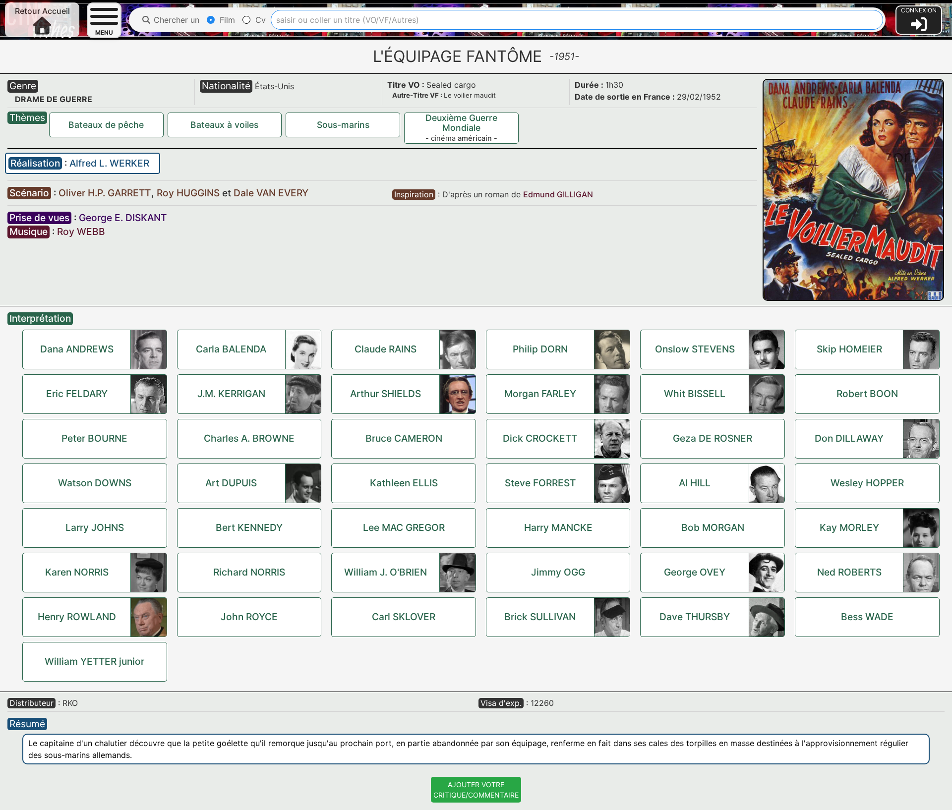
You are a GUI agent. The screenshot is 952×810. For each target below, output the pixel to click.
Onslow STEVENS (695, 349)
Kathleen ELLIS (404, 483)
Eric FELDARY (77, 394)
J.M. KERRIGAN (231, 394)
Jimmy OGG (558, 572)
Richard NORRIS (249, 572)
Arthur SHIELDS (385, 394)
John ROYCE (249, 617)
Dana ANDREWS (77, 349)
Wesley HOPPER (867, 483)
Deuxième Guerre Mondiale (461, 123)
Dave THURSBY (694, 617)
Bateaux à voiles (224, 124)
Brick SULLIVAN (540, 617)
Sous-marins (343, 124)
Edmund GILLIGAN (558, 194)
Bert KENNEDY (249, 527)
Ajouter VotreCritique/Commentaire (476, 789)
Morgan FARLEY (540, 394)
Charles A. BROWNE (249, 438)
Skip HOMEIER (849, 349)
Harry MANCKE (558, 527)
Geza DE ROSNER (712, 438)
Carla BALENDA (231, 349)
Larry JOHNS (94, 527)
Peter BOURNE (94, 438)
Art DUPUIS (231, 483)
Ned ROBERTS (849, 572)
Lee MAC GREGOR (404, 527)
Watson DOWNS (94, 483)
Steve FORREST (540, 483)
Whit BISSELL (694, 394)
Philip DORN (540, 349)
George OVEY (694, 572)
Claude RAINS (385, 349)
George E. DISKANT (123, 218)
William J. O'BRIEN (385, 572)
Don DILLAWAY (849, 438)
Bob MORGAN (712, 527)
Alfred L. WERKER (109, 163)
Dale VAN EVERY (271, 193)
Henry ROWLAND (77, 617)
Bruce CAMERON (403, 438)
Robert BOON (867, 394)
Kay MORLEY (849, 527)
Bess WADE (867, 617)
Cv (259, 20)
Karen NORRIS (77, 572)
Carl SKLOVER (403, 617)
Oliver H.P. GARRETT (106, 193)
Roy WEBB (81, 231)
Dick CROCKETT (540, 438)
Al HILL (695, 483)
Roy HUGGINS (189, 193)
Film (226, 20)
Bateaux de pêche (106, 124)
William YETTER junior (94, 661)
